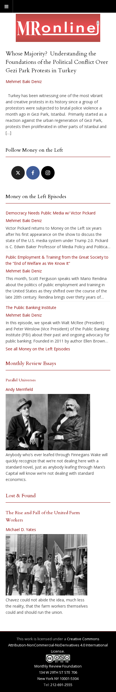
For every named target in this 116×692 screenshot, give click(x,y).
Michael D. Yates (21, 529)
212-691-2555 (61, 684)
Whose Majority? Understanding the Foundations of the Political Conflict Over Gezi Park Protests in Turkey (57, 62)
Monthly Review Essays (31, 363)
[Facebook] (33, 173)
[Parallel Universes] (48, 422)
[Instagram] (48, 173)
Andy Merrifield (19, 389)
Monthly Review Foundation (58, 666)
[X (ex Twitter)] (18, 173)
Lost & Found (21, 495)
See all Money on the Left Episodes (38, 348)
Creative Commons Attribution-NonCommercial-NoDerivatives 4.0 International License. (58, 645)
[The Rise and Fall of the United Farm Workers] (46, 564)
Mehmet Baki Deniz (24, 81)
